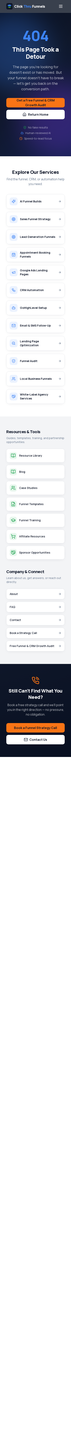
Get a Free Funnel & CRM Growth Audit (36, 102)
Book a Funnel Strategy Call (35, 728)
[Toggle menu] (61, 6)
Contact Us (38, 739)
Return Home (38, 114)
